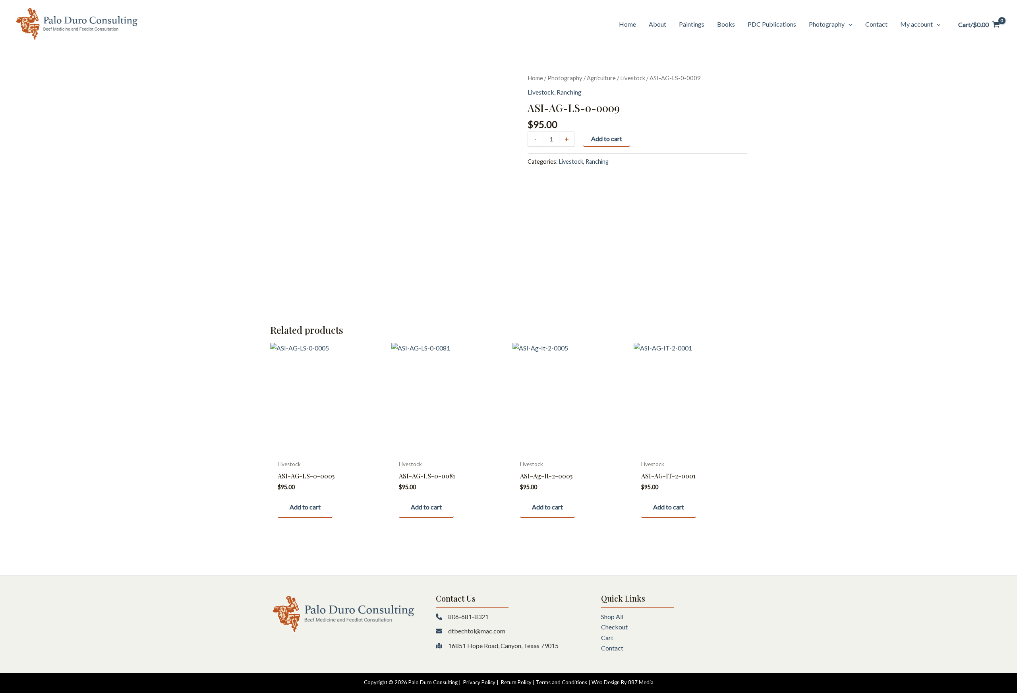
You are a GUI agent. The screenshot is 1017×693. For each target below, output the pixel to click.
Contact (876, 24)
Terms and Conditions (561, 682)
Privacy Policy (479, 682)
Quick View (327, 448)
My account (916, 24)
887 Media (641, 682)
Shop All (612, 616)
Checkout (614, 627)
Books (726, 24)
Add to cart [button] (305, 507)
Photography (827, 24)
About (657, 24)
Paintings (691, 24)
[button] (849, 24)
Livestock (632, 77)
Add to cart (606, 138)
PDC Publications (772, 24)
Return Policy (516, 682)
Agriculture (601, 77)
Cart (607, 637)
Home (627, 24)
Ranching (569, 92)
